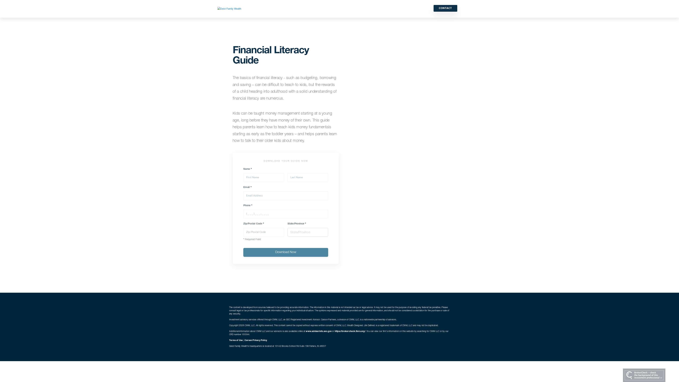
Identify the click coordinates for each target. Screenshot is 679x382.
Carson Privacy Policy (256, 340)
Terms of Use (236, 340)
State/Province (297, 224)
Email (247, 187)
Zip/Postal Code (253, 224)
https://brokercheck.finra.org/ (350, 331)
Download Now (285, 252)
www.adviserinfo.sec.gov (319, 331)
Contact (445, 8)
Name (247, 169)
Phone (247, 205)
